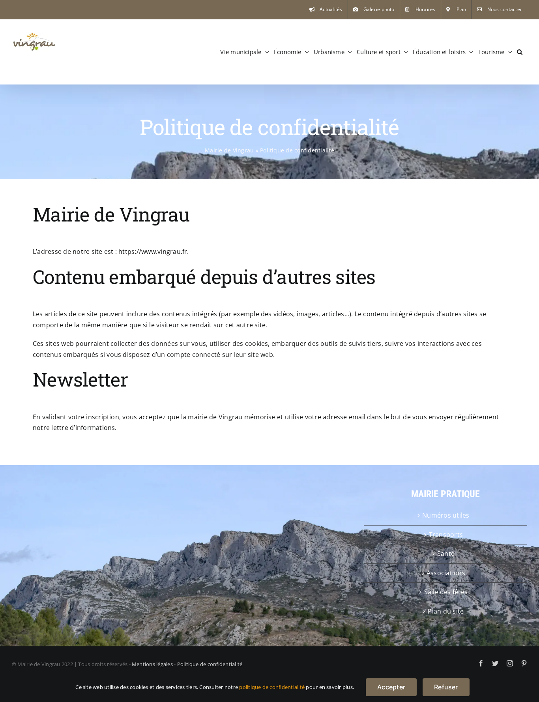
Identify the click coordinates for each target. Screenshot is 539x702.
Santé (446, 553)
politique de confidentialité (272, 687)
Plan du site (446, 611)
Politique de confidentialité (210, 664)
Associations (446, 573)
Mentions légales (152, 664)
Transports (446, 534)
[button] (519, 51)
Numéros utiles (445, 515)
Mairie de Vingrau (229, 150)
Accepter (391, 687)
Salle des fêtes (446, 592)
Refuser (446, 687)
